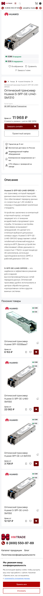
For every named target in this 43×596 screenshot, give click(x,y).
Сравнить (32, 66)
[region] (21, 577)
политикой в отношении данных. (17, 578)
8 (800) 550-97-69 (20, 543)
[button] (36, 352)
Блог (26, 550)
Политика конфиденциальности (18, 554)
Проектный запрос (21, 133)
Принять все (21, 584)
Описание (11, 180)
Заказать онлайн (15, 126)
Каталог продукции (11, 550)
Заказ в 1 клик (24, 70)
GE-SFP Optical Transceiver (15, 106)
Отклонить (21, 591)
